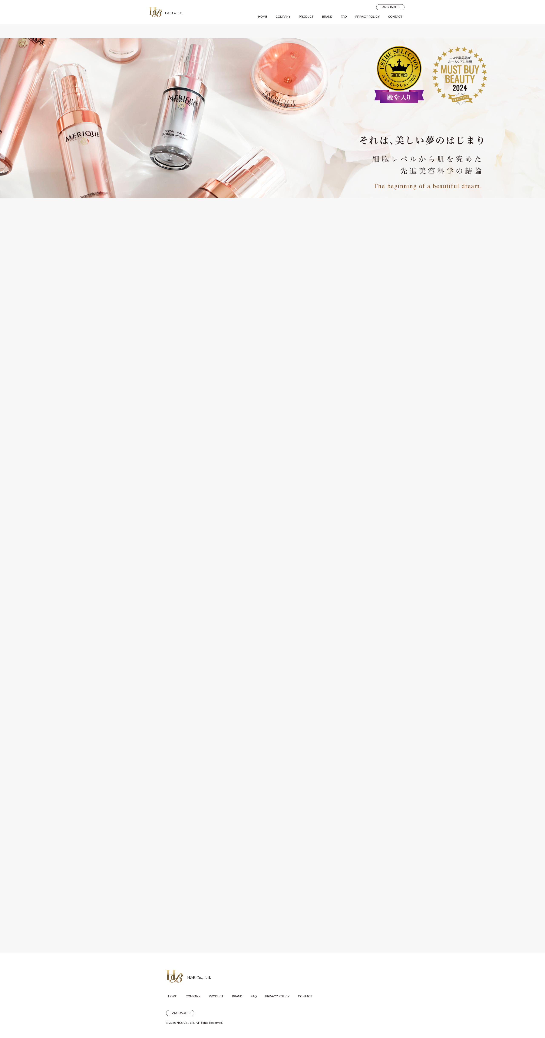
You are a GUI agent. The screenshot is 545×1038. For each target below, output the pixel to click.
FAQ (344, 16)
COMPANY (283, 16)
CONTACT (395, 16)
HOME (262, 16)
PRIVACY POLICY (367, 16)
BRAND (327, 16)
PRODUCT (306, 16)
